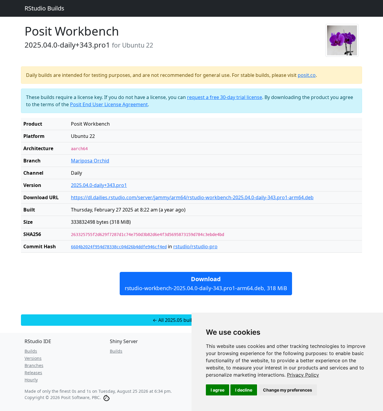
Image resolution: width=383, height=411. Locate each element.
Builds (31, 351)
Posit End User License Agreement (109, 104)
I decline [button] (243, 389)
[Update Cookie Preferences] (106, 397)
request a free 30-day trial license (224, 97)
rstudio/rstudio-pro (195, 246)
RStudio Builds (44, 8)
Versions (33, 358)
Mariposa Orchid (90, 160)
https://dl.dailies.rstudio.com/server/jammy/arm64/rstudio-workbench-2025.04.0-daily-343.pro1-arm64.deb (192, 197)
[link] (303, 375)
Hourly (31, 380)
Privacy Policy (303, 375)
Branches (34, 365)
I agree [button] (217, 389)
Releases (33, 372)
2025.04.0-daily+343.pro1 (99, 185)
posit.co (307, 75)
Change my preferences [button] (287, 389)
